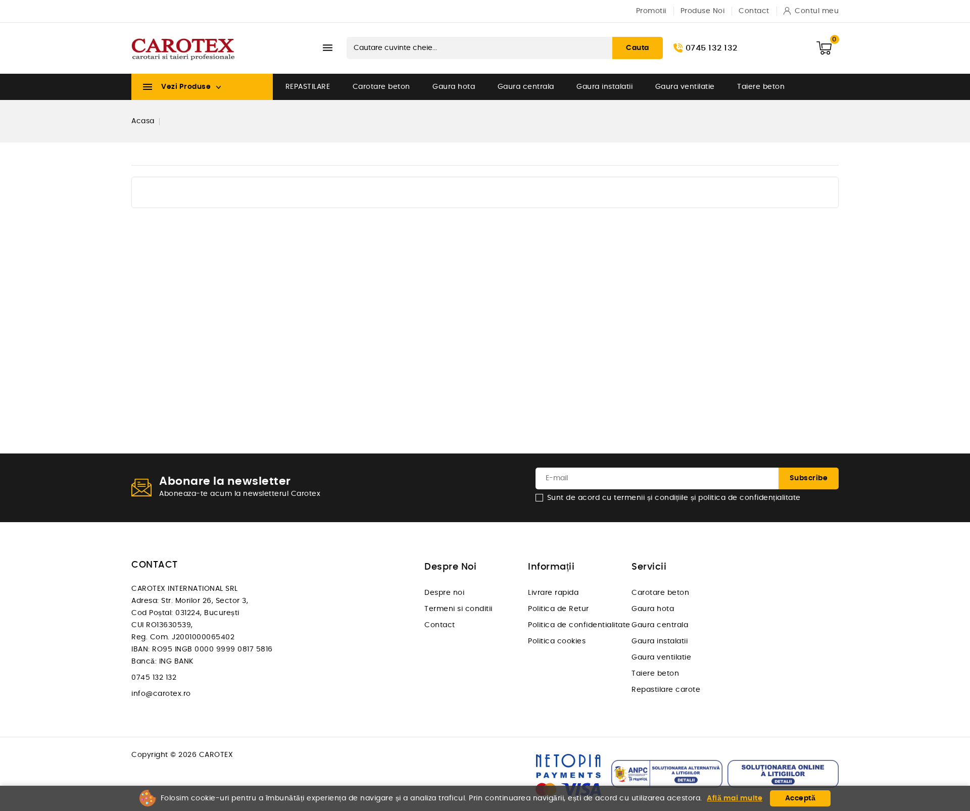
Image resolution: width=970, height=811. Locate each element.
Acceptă (800, 798)
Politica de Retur (558, 609)
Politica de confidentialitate (579, 625)
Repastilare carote (666, 689)
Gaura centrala (526, 86)
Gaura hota (453, 86)
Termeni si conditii (458, 609)
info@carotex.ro (161, 693)
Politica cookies (557, 641)
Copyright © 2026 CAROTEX (182, 754)
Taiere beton (761, 86)
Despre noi (444, 592)
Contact (439, 625)
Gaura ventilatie (685, 86)
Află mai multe (734, 798)
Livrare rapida (553, 592)
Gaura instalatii (604, 86)
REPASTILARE (307, 86)
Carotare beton (381, 86)
